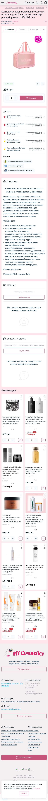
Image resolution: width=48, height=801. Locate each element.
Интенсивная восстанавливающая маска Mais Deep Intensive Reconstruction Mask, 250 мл (11, 518)
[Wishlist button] (38, 84)
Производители (33, 747)
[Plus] (16, 98)
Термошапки (5, 736)
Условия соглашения (35, 742)
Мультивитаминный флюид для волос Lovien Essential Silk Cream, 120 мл (35, 568)
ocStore (29, 775)
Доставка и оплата (34, 739)
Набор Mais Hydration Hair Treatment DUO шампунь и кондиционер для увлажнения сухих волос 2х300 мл (35, 420)
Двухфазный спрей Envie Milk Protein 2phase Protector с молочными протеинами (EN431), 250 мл (12, 569)
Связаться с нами (34, 745)
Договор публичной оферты (37, 733)
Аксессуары (30, 8)
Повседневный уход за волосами (12, 742)
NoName (15, 21)
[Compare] (21, 399)
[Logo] (11, 2)
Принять (24, 793)
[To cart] (20, 440)
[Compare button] (43, 84)
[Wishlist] (21, 396)
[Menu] (2, 2)
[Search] (41, 2)
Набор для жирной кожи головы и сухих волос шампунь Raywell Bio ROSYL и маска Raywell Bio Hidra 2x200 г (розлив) (35, 519)
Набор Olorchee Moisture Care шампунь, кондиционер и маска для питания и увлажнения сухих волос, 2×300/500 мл (12, 471)
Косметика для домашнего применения (14, 731)
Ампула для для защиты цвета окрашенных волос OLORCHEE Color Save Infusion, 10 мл (34, 470)
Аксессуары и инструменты (14, 8)
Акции (30, 750)
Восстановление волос (9, 745)
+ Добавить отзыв (24, 297)
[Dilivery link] (44, 117)
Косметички (40, 8)
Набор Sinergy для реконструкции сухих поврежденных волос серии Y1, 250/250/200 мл (11, 617)
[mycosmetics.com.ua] (24, 652)
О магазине (32, 736)
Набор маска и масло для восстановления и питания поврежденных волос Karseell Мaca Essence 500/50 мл (35, 617)
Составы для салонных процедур (12, 733)
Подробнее (36, 788)
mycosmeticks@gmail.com (11, 709)
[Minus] (7, 98)
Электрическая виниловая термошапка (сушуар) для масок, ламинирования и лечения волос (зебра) (11, 420)
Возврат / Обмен (33, 731)
